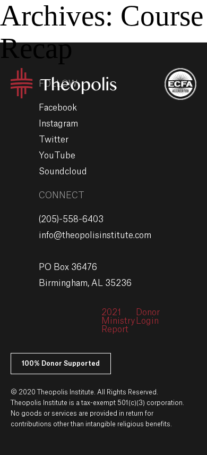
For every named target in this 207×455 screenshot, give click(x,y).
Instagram (58, 124)
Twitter (53, 140)
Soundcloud (63, 171)
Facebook (58, 108)
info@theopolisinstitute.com (95, 235)
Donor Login (148, 316)
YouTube (57, 155)
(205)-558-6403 (71, 219)
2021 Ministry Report (118, 321)
